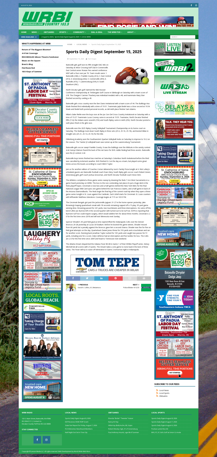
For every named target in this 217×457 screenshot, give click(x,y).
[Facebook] (191, 5)
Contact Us (37, 421)
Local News (164, 390)
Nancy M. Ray (113, 422)
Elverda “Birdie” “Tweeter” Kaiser (120, 418)
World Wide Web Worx (82, 451)
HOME (23, 32)
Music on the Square (31, 60)
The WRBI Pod (114, 32)
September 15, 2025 (76, 59)
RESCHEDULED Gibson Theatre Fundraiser (40, 57)
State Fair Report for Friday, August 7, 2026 (81, 425)
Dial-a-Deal (96, 32)
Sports (62, 32)
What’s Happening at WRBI (36, 43)
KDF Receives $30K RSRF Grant (76, 422)
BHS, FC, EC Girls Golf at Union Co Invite (166, 432)
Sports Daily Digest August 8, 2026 (78, 418)
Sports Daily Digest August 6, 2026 (164, 425)
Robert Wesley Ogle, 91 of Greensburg (123, 429)
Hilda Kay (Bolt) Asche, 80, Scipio (120, 425)
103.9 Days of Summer (32, 71)
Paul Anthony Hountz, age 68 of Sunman (123, 432)
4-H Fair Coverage (30, 53)
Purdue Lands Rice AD (159, 429)
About (130, 32)
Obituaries (49, 32)
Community (78, 32)
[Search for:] (182, 37)
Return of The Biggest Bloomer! (36, 49)
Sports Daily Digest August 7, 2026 (164, 422)
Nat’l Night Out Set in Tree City (76, 432)
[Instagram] (196, 5)
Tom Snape (92, 59)
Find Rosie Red (28, 68)
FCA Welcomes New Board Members (79, 429)
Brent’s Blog (27, 64)
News (34, 32)
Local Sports (164, 393)
